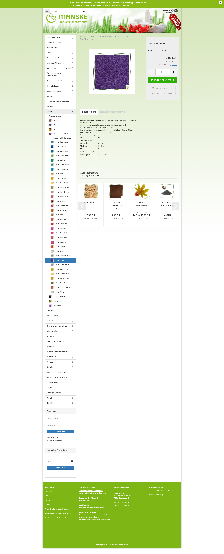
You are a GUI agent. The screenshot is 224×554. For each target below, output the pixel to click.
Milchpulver (51, 336)
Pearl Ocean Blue (61, 151)
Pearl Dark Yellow (61, 269)
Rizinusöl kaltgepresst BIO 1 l (141, 205)
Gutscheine (55, 37)
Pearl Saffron (60, 247)
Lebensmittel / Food (54, 43)
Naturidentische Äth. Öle (55, 341)
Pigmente (57, 301)
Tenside (49, 388)
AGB (46, 496)
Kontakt (47, 500)
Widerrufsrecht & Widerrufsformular (58, 513)
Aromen (49, 53)
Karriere (47, 505)
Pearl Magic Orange (62, 210)
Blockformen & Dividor (55, 81)
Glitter (55, 120)
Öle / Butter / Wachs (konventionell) (54, 74)
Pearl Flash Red (61, 224)
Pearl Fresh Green (62, 156)
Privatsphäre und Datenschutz (56, 518)
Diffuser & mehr (52, 96)
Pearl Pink (59, 215)
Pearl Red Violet (61, 228)
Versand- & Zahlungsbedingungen (57, 509)
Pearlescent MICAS (60, 134)
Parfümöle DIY (52, 357)
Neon (55, 125)
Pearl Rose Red (61, 233)
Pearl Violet (59, 260)
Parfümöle (50, 347)
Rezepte (50, 367)
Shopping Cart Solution (103, 545)
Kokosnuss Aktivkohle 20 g (167, 204)
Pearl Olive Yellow (62, 283)
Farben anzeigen (55, 116)
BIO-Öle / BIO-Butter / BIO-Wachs (59, 68)
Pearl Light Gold (61, 178)
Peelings (50, 362)
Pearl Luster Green (62, 165)
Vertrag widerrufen (164, 491)
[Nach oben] (217, 550)
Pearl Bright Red (61, 219)
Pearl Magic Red (61, 242)
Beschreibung (89, 111)
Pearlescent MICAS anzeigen (61, 138)
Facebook (83, 512)
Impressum (49, 491)
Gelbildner (50, 311)
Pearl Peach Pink (61, 197)
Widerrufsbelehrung (156, 495)
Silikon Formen (52, 382)
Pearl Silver (59, 251)
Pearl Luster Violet (62, 265)
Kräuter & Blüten (52, 331)
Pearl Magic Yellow (62, 278)
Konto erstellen (52, 437)
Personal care (52, 48)
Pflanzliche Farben (60, 297)
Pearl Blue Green (61, 142)
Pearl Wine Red (61, 237)
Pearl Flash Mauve (62, 206)
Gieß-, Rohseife (52, 316)
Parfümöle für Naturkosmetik (57, 352)
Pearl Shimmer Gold (62, 187)
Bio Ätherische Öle (53, 58)
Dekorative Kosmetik (54, 91)
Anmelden (60, 431)
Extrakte (50, 107)
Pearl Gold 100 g (90, 203)
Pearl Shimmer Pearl (62, 256)
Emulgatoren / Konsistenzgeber (58, 101)
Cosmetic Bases (53, 86)
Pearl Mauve (60, 201)
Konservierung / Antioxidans (57, 326)
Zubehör (50, 403)
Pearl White (59, 292)
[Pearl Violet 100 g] (112, 71)
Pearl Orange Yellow (62, 287)
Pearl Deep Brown (62, 192)
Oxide (55, 129)
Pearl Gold (59, 174)
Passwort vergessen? (54, 441)
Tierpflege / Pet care (54, 393)
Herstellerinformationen (112, 111)
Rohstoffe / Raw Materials (56, 372)
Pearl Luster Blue (61, 147)
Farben (49, 112)
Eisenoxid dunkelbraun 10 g (116, 205)
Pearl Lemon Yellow (62, 274)
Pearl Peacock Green (63, 169)
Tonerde (50, 398)
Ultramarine (57, 306)
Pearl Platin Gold (61, 183)
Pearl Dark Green (61, 160)
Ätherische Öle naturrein (55, 63)
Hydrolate (50, 321)
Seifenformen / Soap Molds (57, 377)
